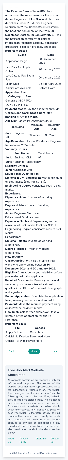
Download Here (40, 336)
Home (34, 351)
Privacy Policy (24, 440)
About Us (11, 440)
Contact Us (55, 440)
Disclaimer (41, 438)
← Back (10, 351)
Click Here (36, 332)
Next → (58, 351)
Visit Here (36, 340)
